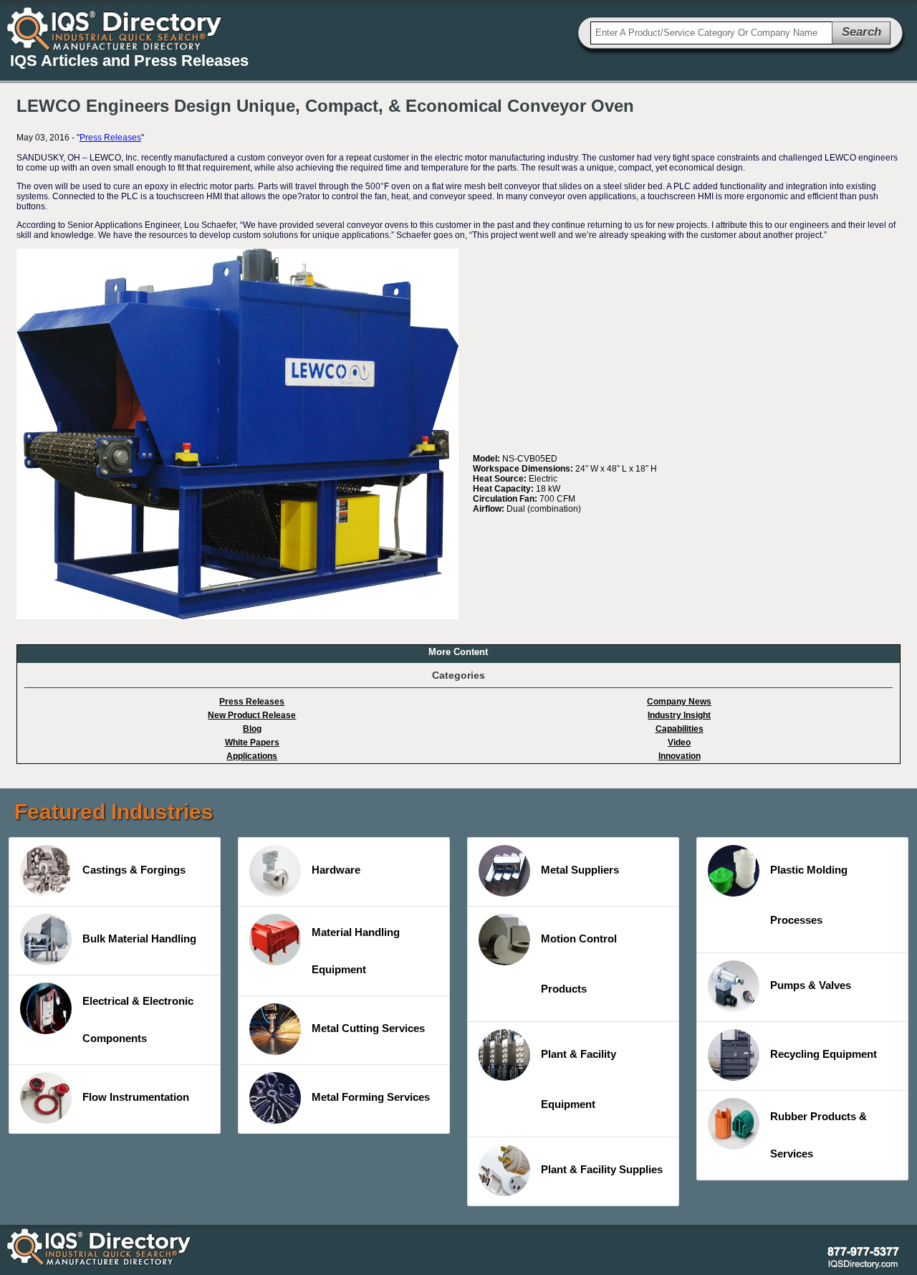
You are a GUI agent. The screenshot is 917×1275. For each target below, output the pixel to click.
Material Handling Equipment (356, 950)
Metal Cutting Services (368, 1028)
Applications (251, 756)
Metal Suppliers (580, 870)
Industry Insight (679, 715)
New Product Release (252, 715)
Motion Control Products (579, 963)
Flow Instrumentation (135, 1097)
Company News (679, 702)
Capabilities (680, 729)
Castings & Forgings (134, 870)
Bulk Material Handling (139, 938)
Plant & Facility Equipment (578, 1079)
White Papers (252, 742)
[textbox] (711, 33)
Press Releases (110, 138)
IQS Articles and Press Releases (129, 61)
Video (679, 742)
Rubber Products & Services (818, 1135)
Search (861, 32)
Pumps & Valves (810, 985)
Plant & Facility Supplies (602, 1169)
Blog (252, 729)
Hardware (336, 870)
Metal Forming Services (371, 1097)
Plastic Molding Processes (809, 895)
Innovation (679, 756)
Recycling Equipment (823, 1054)
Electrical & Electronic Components (137, 1019)
